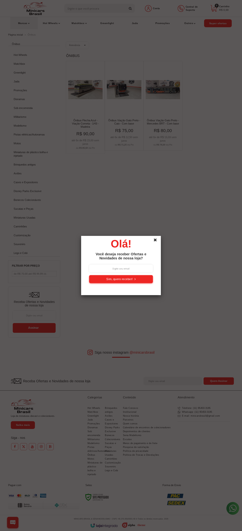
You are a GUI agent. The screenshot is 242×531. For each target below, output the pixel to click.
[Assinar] (121, 279)
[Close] (157, 241)
